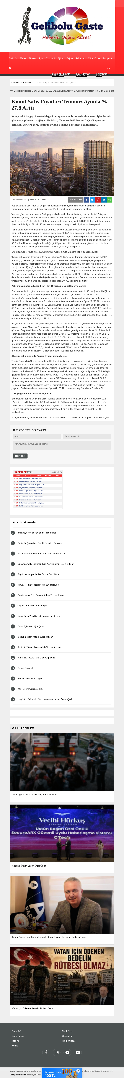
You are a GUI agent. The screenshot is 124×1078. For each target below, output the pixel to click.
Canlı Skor (67, 1031)
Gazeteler (67, 1036)
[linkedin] (104, 200)
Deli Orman (83, 73)
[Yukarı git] (118, 1072)
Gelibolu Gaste (61, 73)
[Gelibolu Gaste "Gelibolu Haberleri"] (62, 26)
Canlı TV (16, 1031)
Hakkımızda (68, 1041)
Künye (15, 1045)
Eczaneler (102, 73)
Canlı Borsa (18, 1036)
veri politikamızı (18, 1074)
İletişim (15, 1041)
